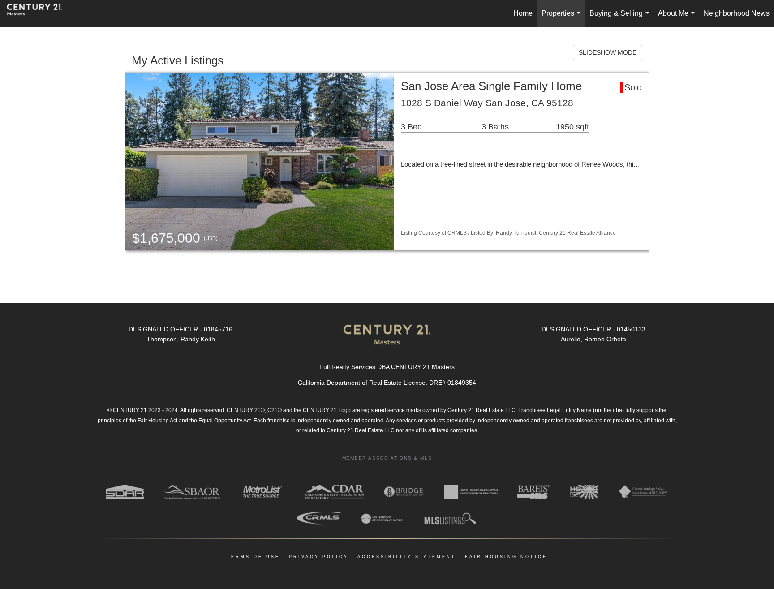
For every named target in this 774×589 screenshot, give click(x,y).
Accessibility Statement (406, 557)
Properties (563, 18)
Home (523, 13)
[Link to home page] (39, 13)
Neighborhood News (737, 13)
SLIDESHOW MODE (607, 52)
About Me (678, 18)
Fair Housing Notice (506, 557)
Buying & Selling (621, 18)
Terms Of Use (253, 557)
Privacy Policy (318, 557)
